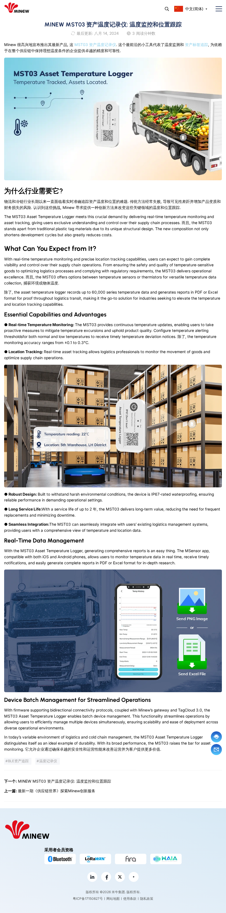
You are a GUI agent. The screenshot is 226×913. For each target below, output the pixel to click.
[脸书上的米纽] (106, 877)
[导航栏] (216, 9)
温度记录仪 (48, 761)
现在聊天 (216, 736)
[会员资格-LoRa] (95, 859)
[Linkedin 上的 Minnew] (92, 877)
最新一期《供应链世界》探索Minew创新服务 (56, 790)
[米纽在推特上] (120, 877)
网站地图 (113, 898)
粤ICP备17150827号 (88, 898)
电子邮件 (216, 749)
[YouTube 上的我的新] (133, 877)
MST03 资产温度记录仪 (95, 44)
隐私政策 (146, 898)
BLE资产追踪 (18, 761)
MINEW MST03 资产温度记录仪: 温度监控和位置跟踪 (64, 781)
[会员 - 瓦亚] (166, 859)
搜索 (166, 9)
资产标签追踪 (196, 44)
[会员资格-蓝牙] (60, 859)
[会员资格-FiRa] (130, 859)
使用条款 (129, 898)
